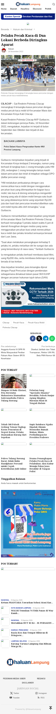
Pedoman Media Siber (14, 679)
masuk (15, 483)
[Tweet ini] (39, 338)
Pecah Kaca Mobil (36, 322)
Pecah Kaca (18, 322)
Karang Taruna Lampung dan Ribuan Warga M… (31, 645)
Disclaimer (28, 683)
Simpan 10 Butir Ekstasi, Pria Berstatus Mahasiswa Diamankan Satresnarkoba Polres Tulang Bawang (13, 395)
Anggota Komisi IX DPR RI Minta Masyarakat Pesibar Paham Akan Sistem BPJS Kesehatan (13, 352)
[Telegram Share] (46, 338)
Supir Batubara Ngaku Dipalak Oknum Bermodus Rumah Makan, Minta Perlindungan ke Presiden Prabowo (41, 431)
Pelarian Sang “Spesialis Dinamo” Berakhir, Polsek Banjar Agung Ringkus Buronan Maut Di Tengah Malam (41, 397)
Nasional (5, 600)
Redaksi (41, 679)
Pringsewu (23, 630)
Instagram (42, 693)
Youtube (16, 698)
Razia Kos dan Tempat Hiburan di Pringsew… (29, 633)
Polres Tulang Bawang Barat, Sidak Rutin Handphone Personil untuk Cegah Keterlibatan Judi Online (13, 463)
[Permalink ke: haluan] (4, 50)
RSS (43, 698)
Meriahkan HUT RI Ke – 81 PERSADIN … (32, 623)
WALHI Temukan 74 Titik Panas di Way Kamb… (32, 611)
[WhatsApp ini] (52, 338)
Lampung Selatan (19, 641)
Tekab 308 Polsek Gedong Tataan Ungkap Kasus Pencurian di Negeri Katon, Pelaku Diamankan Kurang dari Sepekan (13, 431)
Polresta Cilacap (10, 327)
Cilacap (6, 322)
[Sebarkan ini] (33, 338)
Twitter (16, 693)
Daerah (14, 630)
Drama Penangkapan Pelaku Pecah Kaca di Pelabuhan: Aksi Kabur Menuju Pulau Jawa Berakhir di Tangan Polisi (41, 465)
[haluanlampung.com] (28, 4)
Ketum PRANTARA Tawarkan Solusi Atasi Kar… (27, 602)
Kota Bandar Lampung (21, 608)
